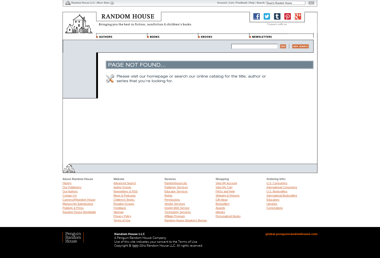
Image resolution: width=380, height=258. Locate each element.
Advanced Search (124, 183)
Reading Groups (123, 203)
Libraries (272, 203)
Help (252, 3)
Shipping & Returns (228, 195)
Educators (273, 199)
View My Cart (224, 187)
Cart (231, 3)
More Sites (103, 3)
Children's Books (124, 199)
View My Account (226, 183)
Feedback (119, 207)
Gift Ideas (222, 199)
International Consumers (282, 187)
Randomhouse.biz (175, 183)
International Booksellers (282, 195)
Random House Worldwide (79, 212)
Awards (220, 207)
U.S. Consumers (277, 183)
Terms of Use (122, 220)
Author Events (122, 187)
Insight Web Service (176, 207)
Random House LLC (83, 3)
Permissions (172, 199)
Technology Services (177, 212)
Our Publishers (72, 187)
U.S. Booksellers (277, 191)
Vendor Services (174, 203)
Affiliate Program (174, 216)
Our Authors (70, 191)
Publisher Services (176, 187)
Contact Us (70, 195)
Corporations (275, 207)
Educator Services (176, 191)
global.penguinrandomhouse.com (291, 234)
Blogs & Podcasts (124, 195)
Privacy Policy (122, 216)
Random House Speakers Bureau (185, 220)
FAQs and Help (225, 191)
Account (222, 3)
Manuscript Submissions (78, 203)
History (67, 183)
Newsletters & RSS (125, 191)
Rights (168, 195)
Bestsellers (223, 203)
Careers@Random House (79, 199)
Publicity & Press (73, 207)
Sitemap (118, 212)
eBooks (220, 212)
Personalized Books (228, 216)
